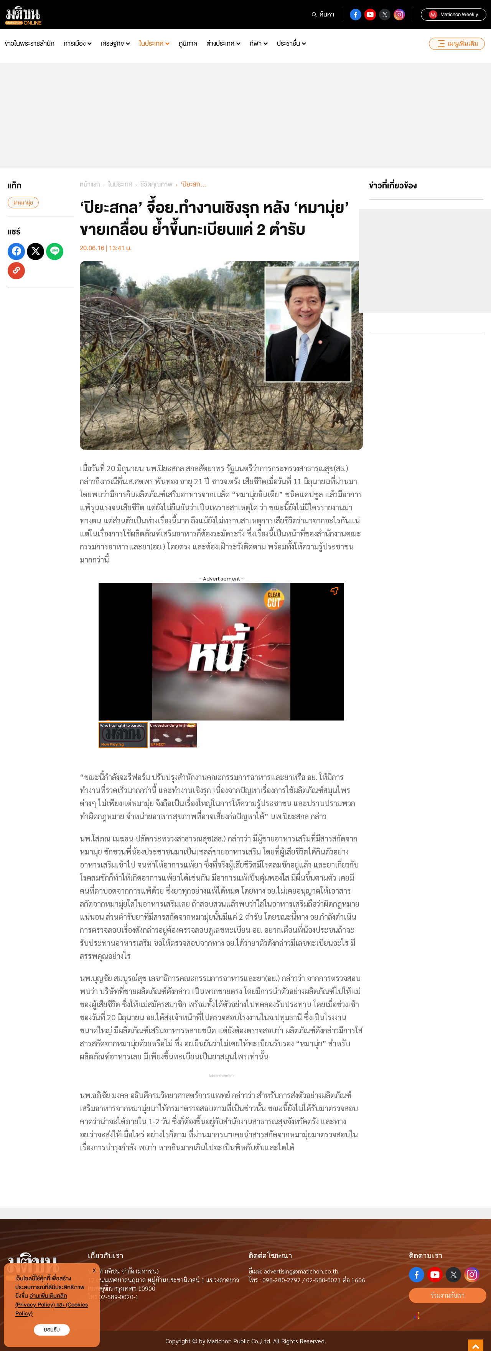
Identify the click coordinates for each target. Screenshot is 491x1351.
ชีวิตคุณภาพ (156, 184)
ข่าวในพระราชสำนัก (29, 43)
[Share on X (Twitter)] (35, 251)
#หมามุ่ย (23, 202)
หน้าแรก (90, 184)
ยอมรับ (52, 1330)
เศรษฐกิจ (112, 43)
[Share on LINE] (54, 251)
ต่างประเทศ (220, 43)
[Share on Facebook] (16, 251)
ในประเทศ (151, 43)
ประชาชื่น (288, 43)
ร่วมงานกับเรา (448, 1295)
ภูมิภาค (188, 43)
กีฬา (256, 43)
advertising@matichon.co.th (301, 1271)
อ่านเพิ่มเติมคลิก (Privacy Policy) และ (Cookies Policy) (51, 1304)
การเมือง (75, 43)
